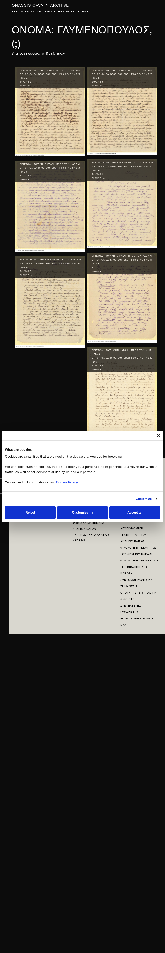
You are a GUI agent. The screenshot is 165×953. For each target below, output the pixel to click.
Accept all (134, 512)
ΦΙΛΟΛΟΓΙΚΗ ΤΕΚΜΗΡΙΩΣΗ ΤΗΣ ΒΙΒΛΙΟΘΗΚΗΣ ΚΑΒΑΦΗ (139, 566)
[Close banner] (158, 435)
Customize (144, 499)
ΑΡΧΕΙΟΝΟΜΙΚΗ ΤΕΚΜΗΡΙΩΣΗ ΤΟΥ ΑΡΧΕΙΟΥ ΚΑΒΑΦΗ (133, 534)
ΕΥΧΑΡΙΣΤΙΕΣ (129, 611)
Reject (30, 512)
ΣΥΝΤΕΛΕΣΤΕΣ (130, 605)
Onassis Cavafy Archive (40, 4)
